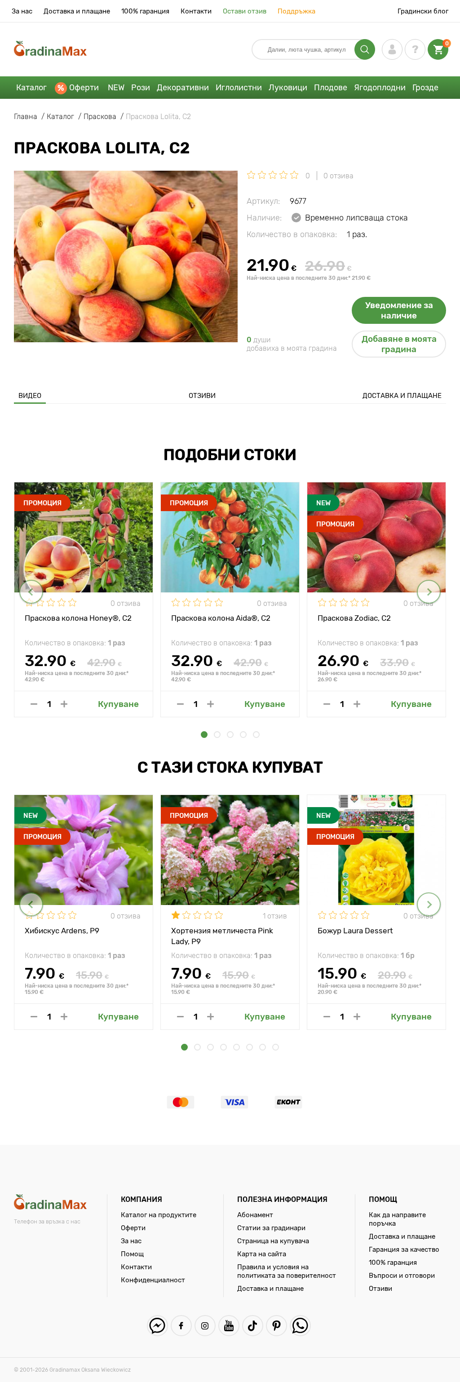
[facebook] (181, 1325)
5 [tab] (256, 734)
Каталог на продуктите (158, 1215)
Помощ (132, 1254)
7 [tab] (262, 1047)
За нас (22, 11)
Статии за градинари (271, 1228)
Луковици (288, 88)
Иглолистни (239, 88)
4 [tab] (243, 734)
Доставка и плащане (77, 11)
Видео (29, 396)
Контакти (196, 11)
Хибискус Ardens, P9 (62, 930)
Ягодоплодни (380, 88)
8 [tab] (275, 1047)
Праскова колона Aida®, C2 (220, 618)
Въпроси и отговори (402, 1276)
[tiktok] (252, 1325)
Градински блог (423, 11)
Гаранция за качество (404, 1249)
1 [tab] (204, 734)
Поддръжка (296, 11)
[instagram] (205, 1325)
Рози (140, 88)
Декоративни (183, 88)
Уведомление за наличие (399, 310)
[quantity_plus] (64, 704)
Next (429, 592)
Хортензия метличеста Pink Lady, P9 (222, 935)
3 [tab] (230, 734)
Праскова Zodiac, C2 (354, 618)
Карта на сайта (261, 1254)
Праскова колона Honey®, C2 (78, 618)
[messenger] (157, 1325)
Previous (31, 592)
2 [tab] (217, 734)
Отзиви (202, 396)
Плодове (330, 88)
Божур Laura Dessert (355, 930)
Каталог (31, 88)
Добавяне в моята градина (399, 344)
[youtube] (228, 1325)
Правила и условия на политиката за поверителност (286, 1271)
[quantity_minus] (34, 704)
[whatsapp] (300, 1325)
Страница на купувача (273, 1241)
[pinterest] (276, 1325)
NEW (116, 88)
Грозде (425, 88)
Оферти (84, 88)
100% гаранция (145, 11)
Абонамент (255, 1215)
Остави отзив (244, 11)
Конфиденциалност (153, 1280)
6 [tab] (249, 1047)
